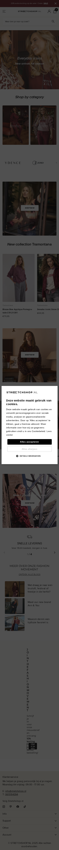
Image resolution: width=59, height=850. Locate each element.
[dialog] (29, 425)
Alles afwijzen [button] (29, 449)
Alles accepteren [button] (29, 442)
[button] (29, 456)
